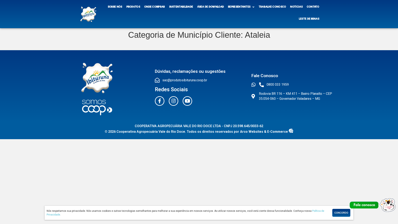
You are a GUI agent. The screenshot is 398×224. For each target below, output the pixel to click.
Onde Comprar (154, 7)
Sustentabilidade (181, 7)
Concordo (341, 212)
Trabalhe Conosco (272, 7)
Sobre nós (115, 7)
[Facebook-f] (159, 101)
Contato (313, 7)
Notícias (296, 7)
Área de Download (210, 7)
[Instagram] (173, 101)
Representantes (239, 7)
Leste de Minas (309, 19)
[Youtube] (187, 101)
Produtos (133, 7)
